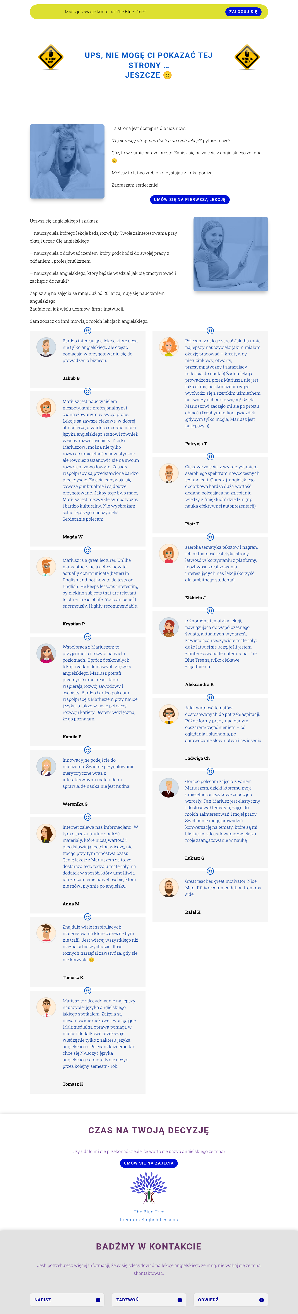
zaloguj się (243, 11)
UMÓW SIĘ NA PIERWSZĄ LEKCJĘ (190, 199)
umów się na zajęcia (149, 1163)
